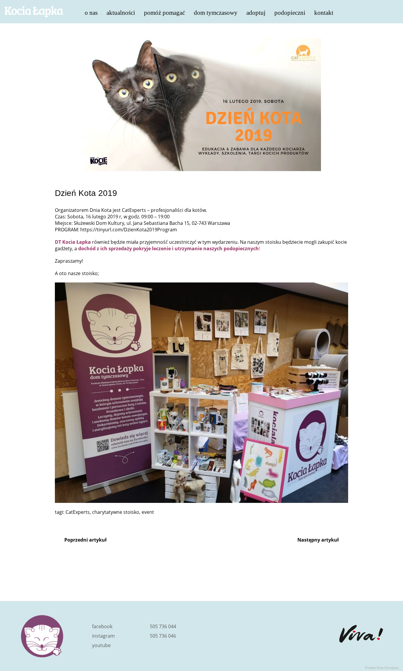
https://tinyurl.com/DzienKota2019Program (128, 229)
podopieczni (289, 12)
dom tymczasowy (215, 12)
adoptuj (256, 12)
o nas (91, 12)
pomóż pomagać (164, 12)
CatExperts (77, 512)
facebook (102, 626)
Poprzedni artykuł (85, 540)
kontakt (323, 12)
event (148, 512)
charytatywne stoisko (115, 512)
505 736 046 (163, 636)
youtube (101, 645)
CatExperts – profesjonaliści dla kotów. (164, 210)
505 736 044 (163, 626)
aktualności (121, 12)
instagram (103, 636)
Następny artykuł (318, 540)
